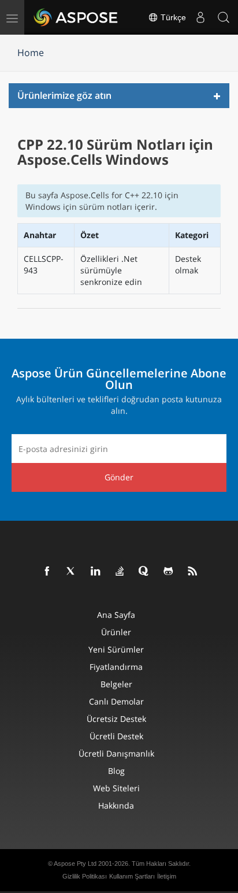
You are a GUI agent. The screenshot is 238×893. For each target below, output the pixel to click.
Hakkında (116, 805)
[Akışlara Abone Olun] (192, 571)
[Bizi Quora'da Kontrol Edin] (144, 571)
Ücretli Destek (116, 736)
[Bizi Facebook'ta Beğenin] (47, 571)
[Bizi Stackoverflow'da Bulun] (120, 571)
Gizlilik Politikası (84, 876)
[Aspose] (76, 17)
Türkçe (172, 17)
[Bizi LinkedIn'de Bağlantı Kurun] (95, 571)
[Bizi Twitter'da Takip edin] (71, 571)
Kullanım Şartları (132, 876)
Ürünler (116, 632)
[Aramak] (223, 17)
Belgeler (116, 684)
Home (30, 52)
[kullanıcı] (200, 17)
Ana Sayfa (116, 614)
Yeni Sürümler (116, 649)
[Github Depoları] (168, 571)
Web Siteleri (116, 788)
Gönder (119, 477)
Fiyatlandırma (116, 666)
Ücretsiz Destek (116, 718)
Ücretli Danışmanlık (116, 753)
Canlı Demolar (116, 701)
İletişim (166, 876)
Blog (116, 770)
